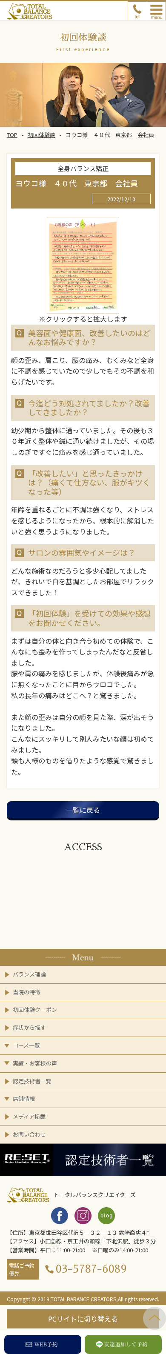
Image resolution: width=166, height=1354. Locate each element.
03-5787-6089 (91, 1269)
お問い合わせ (29, 1134)
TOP (12, 135)
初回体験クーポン (35, 1010)
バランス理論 (29, 974)
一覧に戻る (83, 810)
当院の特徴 (26, 992)
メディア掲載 (29, 1116)
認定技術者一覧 (32, 1081)
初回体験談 (41, 135)
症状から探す (29, 1027)
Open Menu (156, 10)
